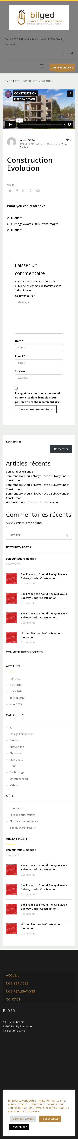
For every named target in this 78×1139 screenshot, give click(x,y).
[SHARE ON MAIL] (38, 191)
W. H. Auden (15, 218)
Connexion (16, 808)
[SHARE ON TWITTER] (10, 191)
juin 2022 (15, 678)
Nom (19, 341)
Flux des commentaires (24, 821)
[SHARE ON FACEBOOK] (17, 191)
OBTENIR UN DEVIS (62, 67)
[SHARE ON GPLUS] (24, 191)
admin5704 (27, 140)
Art (11, 727)
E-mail (20, 356)
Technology (17, 772)
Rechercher (13, 441)
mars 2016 (16, 691)
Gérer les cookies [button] (23, 1118)
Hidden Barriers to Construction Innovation (32, 502)
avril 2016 (15, 685)
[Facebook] (72, 54)
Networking (17, 747)
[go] (67, 535)
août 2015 (16, 704)
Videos (24, 146)
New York (15, 753)
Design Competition (22, 734)
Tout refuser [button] (19, 1127)
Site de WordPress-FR (23, 827)
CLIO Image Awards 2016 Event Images (32, 224)
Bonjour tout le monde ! (20, 471)
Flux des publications (22, 815)
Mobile (14, 740)
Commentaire (25, 295)
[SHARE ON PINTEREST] (31, 191)
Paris (63, 144)
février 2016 (17, 697)
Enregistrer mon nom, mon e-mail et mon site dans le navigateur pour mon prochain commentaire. (37, 397)
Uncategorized (19, 779)
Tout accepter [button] (50, 1118)
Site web (21, 371)
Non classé (16, 759)
